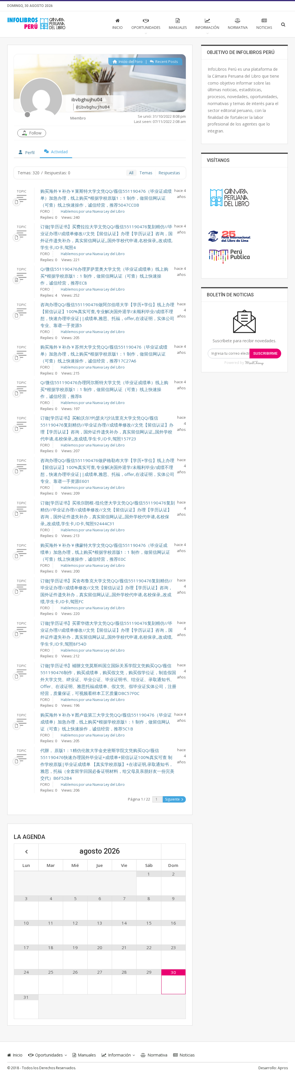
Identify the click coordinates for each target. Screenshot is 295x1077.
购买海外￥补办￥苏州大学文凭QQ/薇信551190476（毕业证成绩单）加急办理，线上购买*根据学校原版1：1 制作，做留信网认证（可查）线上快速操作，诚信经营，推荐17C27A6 (103, 354)
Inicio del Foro (130, 61)
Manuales (178, 27)
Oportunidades (145, 27)
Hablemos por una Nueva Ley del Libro (93, 211)
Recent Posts (166, 61)
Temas (145, 172)
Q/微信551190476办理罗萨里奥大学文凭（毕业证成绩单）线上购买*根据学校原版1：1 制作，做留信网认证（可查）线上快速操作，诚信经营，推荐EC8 (104, 276)
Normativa (238, 27)
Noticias (264, 27)
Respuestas (169, 172)
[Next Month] (173, 852)
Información (207, 27)
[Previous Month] (26, 852)
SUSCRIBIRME (265, 353)
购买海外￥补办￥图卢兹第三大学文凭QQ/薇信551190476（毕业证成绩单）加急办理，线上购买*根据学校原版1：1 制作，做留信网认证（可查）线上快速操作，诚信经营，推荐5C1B (106, 722)
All (131, 172)
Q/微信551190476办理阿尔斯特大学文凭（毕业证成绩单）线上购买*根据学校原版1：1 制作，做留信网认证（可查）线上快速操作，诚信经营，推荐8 (104, 389)
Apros (283, 1067)
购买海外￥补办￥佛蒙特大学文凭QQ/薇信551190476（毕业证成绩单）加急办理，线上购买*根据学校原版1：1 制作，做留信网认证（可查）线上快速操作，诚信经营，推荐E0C (105, 552)
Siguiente (173, 799)
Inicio (117, 27)
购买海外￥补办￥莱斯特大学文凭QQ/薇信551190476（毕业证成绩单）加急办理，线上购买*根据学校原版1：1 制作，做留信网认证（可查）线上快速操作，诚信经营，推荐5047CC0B (106, 198)
